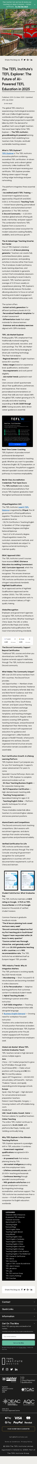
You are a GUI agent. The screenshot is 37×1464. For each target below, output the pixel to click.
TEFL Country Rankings (13, 1276)
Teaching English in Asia (14, 1237)
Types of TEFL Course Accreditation (18, 1264)
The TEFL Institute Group (14, 1273)
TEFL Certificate (11, 1261)
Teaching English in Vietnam (15, 1246)
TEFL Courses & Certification (15, 1256)
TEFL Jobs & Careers (13, 1266)
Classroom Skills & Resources (15, 1215)
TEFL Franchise (11, 1278)
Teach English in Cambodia (15, 1239)
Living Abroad (10, 1234)
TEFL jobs (9, 1271)
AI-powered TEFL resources (15, 1217)
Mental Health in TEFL (13, 1222)
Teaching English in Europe (15, 1249)
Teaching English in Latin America (17, 1251)
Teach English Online (13, 1229)
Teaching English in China (14, 1244)
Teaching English (11, 1225)
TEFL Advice (10, 1259)
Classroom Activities (12, 1220)
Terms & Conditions (12, 1441)
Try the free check (21, 7)
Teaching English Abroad (14, 1232)
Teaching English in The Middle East (18, 1254)
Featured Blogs (11, 1227)
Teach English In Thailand (14, 1242)
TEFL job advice (11, 1268)
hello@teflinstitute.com (18, 1437)
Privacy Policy (22, 1347)
